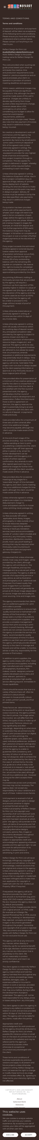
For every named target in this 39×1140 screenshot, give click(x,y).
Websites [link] (19, 1105)
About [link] (19, 1099)
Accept (28, 1135)
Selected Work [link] (19, 1102)
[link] (19, 7)
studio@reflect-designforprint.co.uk (18, 52)
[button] (5, 7)
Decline (10, 1135)
